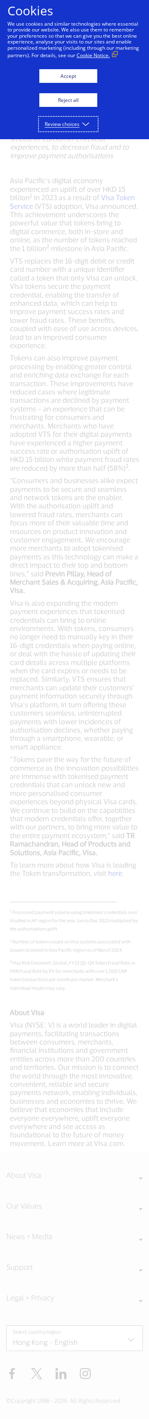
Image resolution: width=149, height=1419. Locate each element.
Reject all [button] (68, 100)
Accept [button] (68, 76)
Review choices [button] (62, 124)
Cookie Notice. (93, 55)
